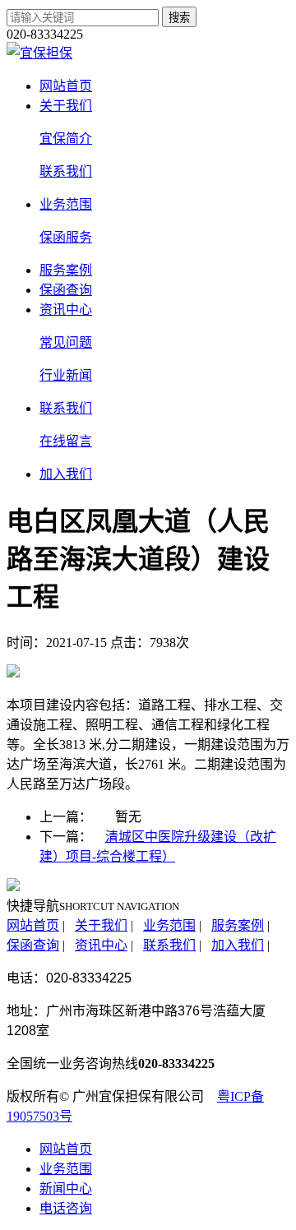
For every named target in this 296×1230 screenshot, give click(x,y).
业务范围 (65, 204)
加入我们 (65, 474)
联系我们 (65, 408)
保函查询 (65, 290)
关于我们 (65, 106)
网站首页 (65, 86)
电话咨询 (65, 1208)
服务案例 (65, 270)
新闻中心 (65, 1188)
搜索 (179, 18)
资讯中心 (65, 310)
